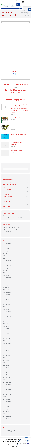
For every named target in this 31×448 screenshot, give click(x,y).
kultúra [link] (4, 431)
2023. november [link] (7, 292)
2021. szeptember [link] (7, 340)
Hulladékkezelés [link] (11, 66)
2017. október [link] (6, 399)
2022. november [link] (7, 311)
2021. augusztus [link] (7, 343)
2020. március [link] (6, 370)
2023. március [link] (6, 304)
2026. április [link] (6, 253)
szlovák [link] (23, 431)
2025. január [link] (6, 275)
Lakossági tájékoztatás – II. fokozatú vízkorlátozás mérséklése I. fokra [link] (15, 230)
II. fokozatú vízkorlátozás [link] (9, 234)
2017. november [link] (7, 396)
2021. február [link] (6, 358)
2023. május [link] (6, 299)
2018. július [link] (5, 392)
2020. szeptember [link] (7, 362)
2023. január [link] (6, 309)
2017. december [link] (7, 394)
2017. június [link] (6, 406)
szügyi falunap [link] (11, 433)
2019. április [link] (6, 379)
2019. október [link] (6, 377)
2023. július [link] (5, 297)
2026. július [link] (5, 246)
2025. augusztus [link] (7, 268)
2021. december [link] (7, 336)
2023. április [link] (6, 302)
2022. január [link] (6, 333)
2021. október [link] (6, 338)
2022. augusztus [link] (7, 319)
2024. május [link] (6, 285)
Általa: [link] (18, 66)
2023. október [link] (6, 294)
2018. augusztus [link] (7, 389)
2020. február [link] (6, 372)
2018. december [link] (7, 382)
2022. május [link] (6, 326)
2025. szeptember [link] (7, 265)
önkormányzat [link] (20, 433)
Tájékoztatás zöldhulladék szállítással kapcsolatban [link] (19, 127)
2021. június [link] (6, 348)
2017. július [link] (5, 404)
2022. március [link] (6, 331)
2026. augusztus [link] (7, 243)
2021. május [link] (6, 350)
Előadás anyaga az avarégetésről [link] (18, 134)
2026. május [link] (6, 251)
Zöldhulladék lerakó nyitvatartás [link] (18, 117)
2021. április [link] (6, 353)
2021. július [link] (5, 345)
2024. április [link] (6, 287)
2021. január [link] (6, 360)
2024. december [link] (7, 277)
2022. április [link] (6, 328)
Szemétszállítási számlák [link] (16, 150)
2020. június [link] (6, 365)
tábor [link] (15, 433)
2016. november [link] (7, 413)
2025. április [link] (6, 272)
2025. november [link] (7, 263)
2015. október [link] (6, 421)
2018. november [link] (7, 384)
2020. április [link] (6, 367)
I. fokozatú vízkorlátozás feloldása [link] (11, 227)
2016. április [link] (6, 418)
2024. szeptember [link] (7, 280)
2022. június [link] (6, 323)
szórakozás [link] (5, 433)
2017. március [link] (6, 411)
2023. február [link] (6, 306)
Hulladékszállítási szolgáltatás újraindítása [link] (18, 143)
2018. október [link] (6, 387)
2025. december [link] (7, 260)
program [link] (11, 431)
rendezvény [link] (18, 431)
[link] (27, 9)
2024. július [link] (5, 282)
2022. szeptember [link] (7, 316)
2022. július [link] (5, 321)
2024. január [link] (6, 289)
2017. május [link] (6, 409)
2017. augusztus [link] (7, 401)
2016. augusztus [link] (7, 416)
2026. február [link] (6, 258)
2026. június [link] (6, 248)
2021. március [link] (6, 355)
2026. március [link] (6, 255)
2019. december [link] (7, 375)
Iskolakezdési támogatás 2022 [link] (15, 217)
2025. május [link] (6, 270)
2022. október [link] (6, 314)
